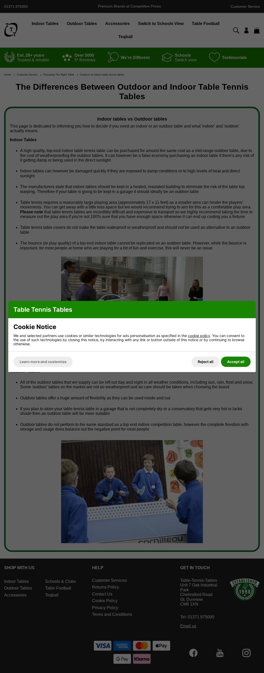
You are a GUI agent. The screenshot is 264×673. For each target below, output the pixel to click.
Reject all (205, 361)
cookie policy (199, 335)
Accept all (235, 361)
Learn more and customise (43, 361)
